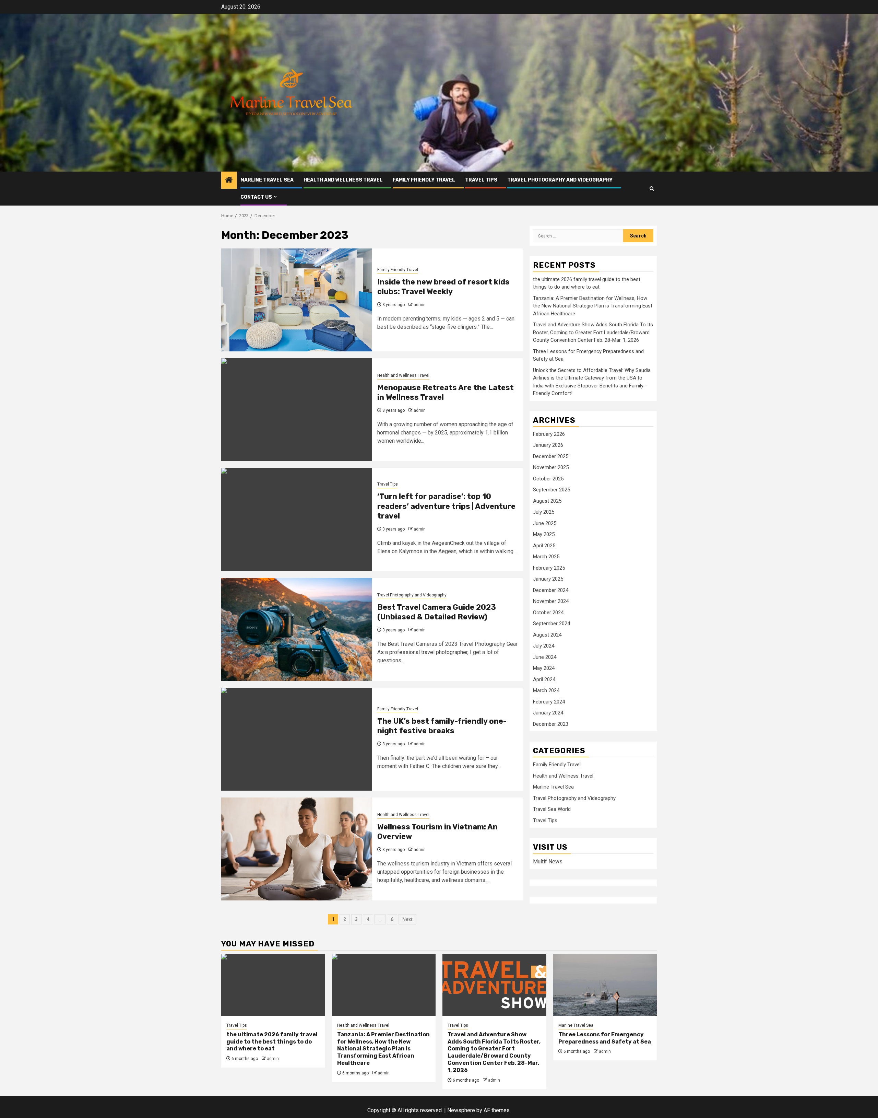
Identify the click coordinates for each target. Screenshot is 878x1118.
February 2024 (549, 702)
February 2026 (549, 434)
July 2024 (543, 646)
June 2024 (544, 657)
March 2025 (546, 557)
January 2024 (548, 713)
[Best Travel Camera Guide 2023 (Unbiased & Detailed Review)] (296, 629)
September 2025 (551, 490)
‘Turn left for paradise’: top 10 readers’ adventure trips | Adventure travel (446, 506)
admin (420, 304)
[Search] (652, 188)
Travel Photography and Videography (560, 180)
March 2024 (546, 690)
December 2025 (550, 456)
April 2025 (544, 546)
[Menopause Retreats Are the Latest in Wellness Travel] (296, 409)
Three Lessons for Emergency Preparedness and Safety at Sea (604, 1038)
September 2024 (551, 623)
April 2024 (544, 679)
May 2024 (544, 668)
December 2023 (550, 724)
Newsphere (461, 1110)
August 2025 (547, 501)
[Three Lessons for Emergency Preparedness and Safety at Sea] (605, 985)
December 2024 (550, 590)
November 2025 (551, 467)
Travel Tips (481, 180)
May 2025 (544, 534)
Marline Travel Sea (267, 180)
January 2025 (548, 579)
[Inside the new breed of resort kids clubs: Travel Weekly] (296, 299)
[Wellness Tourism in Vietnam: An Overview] (296, 848)
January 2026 (548, 445)
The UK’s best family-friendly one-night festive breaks (442, 726)
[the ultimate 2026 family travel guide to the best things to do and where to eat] (273, 985)
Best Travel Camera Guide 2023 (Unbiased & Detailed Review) (436, 612)
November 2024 (551, 601)
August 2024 (547, 635)
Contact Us (256, 197)
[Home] (229, 180)
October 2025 (548, 479)
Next (407, 919)
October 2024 (548, 612)
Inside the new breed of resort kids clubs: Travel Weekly (443, 286)
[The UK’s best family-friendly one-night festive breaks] (296, 739)
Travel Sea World (552, 809)
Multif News (547, 861)
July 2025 (543, 512)
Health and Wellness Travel (343, 180)
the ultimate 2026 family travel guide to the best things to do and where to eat (272, 1041)
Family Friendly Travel (424, 180)
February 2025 (549, 568)
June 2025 (544, 523)
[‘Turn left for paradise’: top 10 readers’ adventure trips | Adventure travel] (296, 519)
